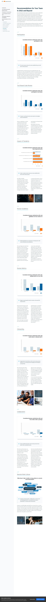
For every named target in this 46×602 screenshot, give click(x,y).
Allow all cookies (40, 599)
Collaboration (5, 29)
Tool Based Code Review (7, 23)
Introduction (4, 7)
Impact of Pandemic (6, 24)
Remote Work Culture (6, 31)
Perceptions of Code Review (6, 12)
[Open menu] (2, 1)
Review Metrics (5, 27)
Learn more (25, 600)
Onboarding (4, 28)
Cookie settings (32, 599)
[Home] (7, 1)
